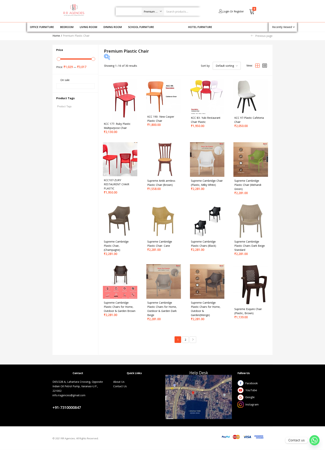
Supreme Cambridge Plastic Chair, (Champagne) (116, 246)
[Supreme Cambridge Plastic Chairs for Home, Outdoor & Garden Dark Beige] (163, 281)
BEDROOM (67, 27)
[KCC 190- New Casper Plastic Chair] (163, 96)
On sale (65, 80)
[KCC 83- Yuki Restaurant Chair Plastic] (207, 96)
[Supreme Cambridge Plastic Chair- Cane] (163, 220)
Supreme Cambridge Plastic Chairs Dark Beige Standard (249, 246)
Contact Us (63, 402)
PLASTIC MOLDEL (171, 27)
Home (56, 35)
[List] (264, 65)
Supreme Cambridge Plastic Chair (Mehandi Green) (247, 185)
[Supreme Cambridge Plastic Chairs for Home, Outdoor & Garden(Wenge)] (207, 281)
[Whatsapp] (314, 440)
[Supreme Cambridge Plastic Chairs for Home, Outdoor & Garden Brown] (120, 281)
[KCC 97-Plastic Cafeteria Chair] (250, 96)
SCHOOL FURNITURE (141, 27)
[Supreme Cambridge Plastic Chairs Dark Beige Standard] (250, 220)
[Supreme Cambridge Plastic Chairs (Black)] (207, 220)
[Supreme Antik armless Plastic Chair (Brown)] (163, 159)
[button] (153, 11)
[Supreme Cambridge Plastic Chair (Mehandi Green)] (250, 159)
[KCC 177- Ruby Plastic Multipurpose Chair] (120, 99)
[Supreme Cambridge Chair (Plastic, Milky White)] (207, 159)
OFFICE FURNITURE (42, 27)
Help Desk (198, 372)
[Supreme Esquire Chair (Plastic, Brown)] (250, 284)
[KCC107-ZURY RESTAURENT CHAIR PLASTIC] (120, 159)
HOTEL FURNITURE (200, 27)
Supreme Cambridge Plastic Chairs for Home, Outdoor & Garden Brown (119, 307)
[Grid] (257, 65)
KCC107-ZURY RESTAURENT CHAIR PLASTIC (116, 184)
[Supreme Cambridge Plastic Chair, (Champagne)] (120, 220)
